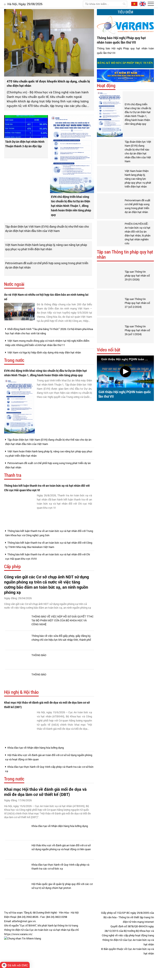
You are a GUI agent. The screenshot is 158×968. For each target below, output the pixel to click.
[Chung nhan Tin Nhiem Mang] (22, 938)
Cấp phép (12, 566)
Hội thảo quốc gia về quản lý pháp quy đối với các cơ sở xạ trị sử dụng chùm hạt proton (62, 886)
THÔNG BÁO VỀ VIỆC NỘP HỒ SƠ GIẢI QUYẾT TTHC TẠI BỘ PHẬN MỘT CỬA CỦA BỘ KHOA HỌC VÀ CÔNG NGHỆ (62, 620)
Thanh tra (12, 475)
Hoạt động (106, 85)
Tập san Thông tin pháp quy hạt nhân (125, 254)
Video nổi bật (108, 349)
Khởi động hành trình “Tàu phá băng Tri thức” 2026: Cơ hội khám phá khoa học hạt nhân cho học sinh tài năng (49, 331)
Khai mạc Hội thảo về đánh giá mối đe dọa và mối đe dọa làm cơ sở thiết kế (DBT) (47, 705)
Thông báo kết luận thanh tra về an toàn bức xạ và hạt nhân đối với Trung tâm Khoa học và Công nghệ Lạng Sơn (49, 533)
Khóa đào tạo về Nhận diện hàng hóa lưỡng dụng (35, 747)
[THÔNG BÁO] (17, 659)
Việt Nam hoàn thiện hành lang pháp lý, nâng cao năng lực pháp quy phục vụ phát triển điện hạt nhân (46, 247)
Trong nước (14, 360)
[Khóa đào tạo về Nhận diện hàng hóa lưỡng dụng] (17, 830)
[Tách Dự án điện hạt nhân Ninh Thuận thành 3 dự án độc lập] (26, 126)
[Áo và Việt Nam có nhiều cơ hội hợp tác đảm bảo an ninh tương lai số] (19, 311)
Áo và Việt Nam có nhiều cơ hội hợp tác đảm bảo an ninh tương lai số (46, 297)
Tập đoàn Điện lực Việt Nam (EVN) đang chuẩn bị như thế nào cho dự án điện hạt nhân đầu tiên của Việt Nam (47, 229)
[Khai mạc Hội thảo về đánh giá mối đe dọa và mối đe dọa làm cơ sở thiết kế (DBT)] (19, 726)
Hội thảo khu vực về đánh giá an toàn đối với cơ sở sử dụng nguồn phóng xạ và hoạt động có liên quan (48, 757)
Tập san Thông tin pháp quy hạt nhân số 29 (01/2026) (137, 275)
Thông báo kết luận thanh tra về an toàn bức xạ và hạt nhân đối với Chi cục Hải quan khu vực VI (47, 488)
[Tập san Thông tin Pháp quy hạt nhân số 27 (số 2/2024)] (110, 303)
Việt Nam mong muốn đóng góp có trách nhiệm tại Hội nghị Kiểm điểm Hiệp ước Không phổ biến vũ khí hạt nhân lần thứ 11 (47, 343)
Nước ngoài (14, 284)
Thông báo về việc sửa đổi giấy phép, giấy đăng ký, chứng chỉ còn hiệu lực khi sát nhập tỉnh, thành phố (61, 637)
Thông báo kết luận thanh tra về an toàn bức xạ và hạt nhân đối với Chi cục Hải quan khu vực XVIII (47, 556)
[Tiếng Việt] (134, 4)
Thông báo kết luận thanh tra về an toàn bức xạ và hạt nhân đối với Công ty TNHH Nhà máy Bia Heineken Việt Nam (48, 545)
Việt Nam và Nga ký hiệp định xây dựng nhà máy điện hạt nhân (44, 352)
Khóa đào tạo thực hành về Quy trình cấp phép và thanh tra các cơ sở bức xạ (49, 769)
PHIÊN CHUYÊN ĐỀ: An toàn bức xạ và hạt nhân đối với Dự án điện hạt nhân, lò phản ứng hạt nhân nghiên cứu (137, 233)
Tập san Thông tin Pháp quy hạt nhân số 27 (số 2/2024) (137, 303)
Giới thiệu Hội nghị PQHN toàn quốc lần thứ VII (125, 394)
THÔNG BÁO (38, 655)
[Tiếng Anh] (142, 4)
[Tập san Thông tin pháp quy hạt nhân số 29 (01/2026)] (110, 275)
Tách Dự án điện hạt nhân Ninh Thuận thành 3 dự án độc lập (24, 144)
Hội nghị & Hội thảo (21, 692)
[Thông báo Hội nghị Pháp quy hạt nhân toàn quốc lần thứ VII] (125, 25)
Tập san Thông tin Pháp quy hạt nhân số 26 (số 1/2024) (137, 330)
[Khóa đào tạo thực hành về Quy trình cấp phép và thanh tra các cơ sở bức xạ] (17, 869)
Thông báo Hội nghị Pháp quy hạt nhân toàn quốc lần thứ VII (121, 40)
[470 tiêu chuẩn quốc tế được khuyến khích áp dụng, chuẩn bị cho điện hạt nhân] (49, 42)
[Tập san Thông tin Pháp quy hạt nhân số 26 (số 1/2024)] (110, 330)
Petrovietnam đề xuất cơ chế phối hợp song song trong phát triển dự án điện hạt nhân (46, 265)
